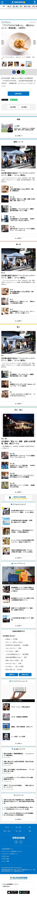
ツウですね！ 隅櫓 (11, 651)
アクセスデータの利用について (10, 853)
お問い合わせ (6, 856)
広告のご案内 (6, 858)
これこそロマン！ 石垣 (13, 648)
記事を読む (18, 93)
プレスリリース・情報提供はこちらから (12, 851)
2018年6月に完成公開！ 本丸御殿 (16, 645)
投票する (12, 674)
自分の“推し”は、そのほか (13, 669)
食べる (9, 6)
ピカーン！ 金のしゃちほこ (14, 642)
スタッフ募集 (6, 861)
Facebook (16, 842)
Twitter (21, 842)
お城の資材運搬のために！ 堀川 (16, 657)
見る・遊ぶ (15, 6)
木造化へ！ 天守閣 (11, 639)
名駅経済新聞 (17, 2)
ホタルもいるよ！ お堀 (13, 663)
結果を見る (25, 674)
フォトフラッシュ (6, 22)
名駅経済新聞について (8, 849)
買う (21, 6)
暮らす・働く (27, 6)
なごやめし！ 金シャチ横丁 (14, 666)
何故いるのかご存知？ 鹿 (14, 660)
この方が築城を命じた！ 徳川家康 (16, 654)
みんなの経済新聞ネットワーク (18, 878)
